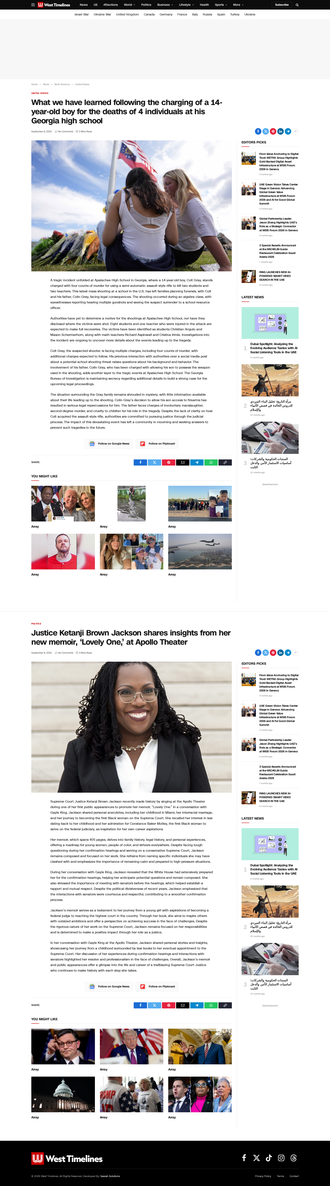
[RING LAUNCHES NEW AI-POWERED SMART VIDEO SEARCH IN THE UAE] (249, 276)
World (128, 5)
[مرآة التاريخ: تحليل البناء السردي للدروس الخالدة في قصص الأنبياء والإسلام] (270, 380)
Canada (149, 14)
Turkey (234, 14)
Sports (219, 5)
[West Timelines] (54, 5)
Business (163, 5)
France (182, 14)
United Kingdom (127, 14)
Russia (207, 14)
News (84, 5)
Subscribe (282, 5)
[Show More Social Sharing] (295, 131)
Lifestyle (185, 5)
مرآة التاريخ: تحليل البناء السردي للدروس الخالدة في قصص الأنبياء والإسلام (271, 405)
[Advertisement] (165, 49)
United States (39, 93)
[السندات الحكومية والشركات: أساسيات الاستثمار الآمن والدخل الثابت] (270, 438)
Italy (195, 14)
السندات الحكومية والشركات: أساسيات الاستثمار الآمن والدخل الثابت (270, 463)
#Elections (111, 5)
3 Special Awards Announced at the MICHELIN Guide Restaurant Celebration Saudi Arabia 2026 (277, 251)
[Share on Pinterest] (273, 131)
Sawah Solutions (110, 1176)
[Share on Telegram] (288, 131)
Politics (146, 5)
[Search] (297, 5)
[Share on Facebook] (258, 131)
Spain (221, 14)
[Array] (63, 503)
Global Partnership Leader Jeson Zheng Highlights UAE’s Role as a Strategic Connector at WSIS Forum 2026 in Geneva (278, 224)
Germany (166, 14)
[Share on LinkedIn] (280, 131)
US (95, 5)
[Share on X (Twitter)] (265, 131)
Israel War (82, 14)
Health (204, 5)
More (236, 5)
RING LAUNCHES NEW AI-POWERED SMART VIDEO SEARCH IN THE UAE (275, 276)
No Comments (65, 131)
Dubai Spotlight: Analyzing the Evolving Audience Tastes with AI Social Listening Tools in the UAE (274, 348)
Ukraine (249, 14)
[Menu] (33, 5)
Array (35, 527)
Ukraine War (102, 14)
